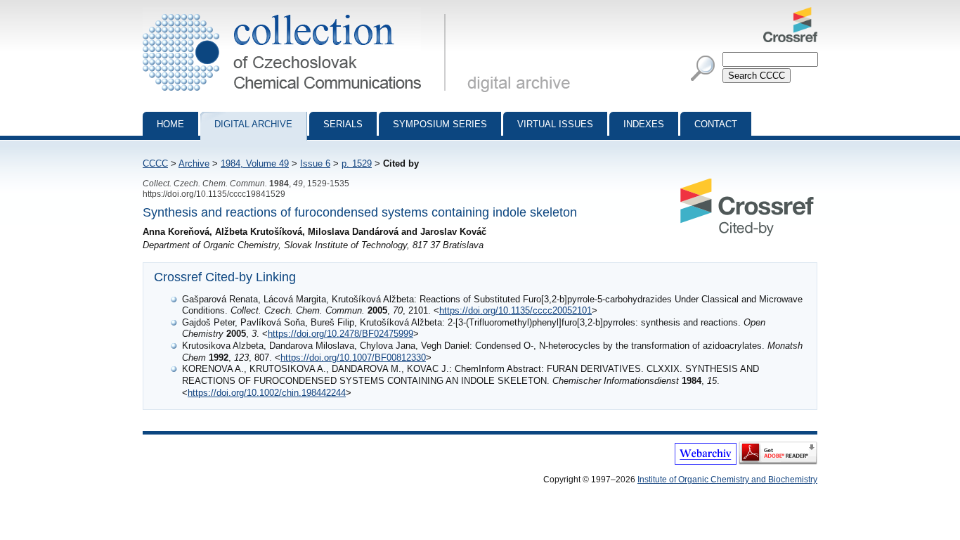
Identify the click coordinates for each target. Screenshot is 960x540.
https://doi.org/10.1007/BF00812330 (353, 357)
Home (170, 124)
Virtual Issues (555, 124)
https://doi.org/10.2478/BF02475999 (340, 333)
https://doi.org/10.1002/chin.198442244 (267, 392)
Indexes (643, 124)
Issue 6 (315, 163)
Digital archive (253, 124)
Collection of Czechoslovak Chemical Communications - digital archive (298, 12)
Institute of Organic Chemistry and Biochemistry (727, 479)
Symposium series (440, 124)
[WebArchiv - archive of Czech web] (706, 462)
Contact (715, 124)
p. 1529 (357, 163)
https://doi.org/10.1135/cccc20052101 (515, 310)
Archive (194, 163)
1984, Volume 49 (255, 163)
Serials (343, 124)
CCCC (155, 163)
